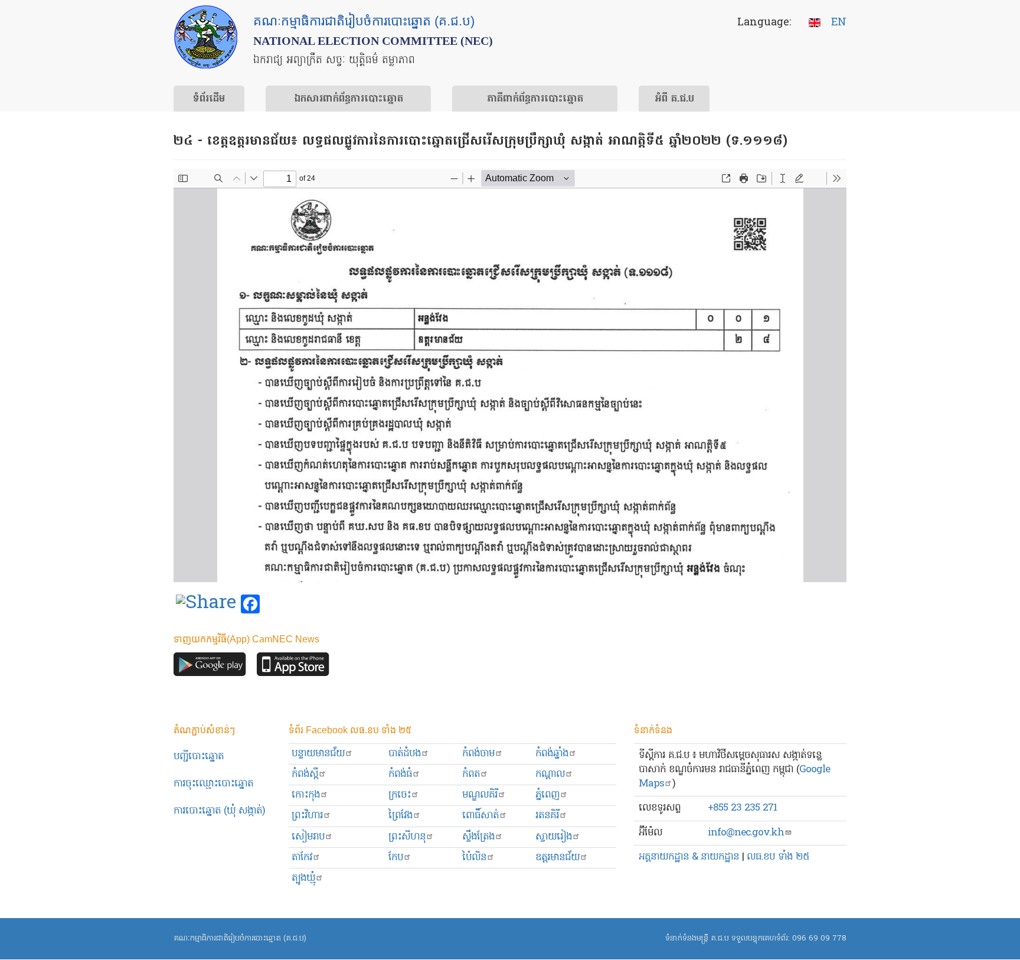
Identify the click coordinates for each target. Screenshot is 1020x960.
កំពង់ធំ (400, 774)
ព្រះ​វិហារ (307, 815)
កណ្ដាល (550, 774)
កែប (395, 857)
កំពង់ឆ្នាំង (551, 753)
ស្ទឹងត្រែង (478, 837)
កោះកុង (306, 795)
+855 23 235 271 (742, 808)
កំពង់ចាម (478, 753)
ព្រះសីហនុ (407, 837)
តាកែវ (302, 857)
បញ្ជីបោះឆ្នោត (199, 756)
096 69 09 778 (819, 938)
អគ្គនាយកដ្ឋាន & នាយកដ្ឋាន (689, 857)
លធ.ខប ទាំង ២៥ (778, 857)
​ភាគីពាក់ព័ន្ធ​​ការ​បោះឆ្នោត (535, 99)
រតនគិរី (547, 815)
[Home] (206, 37)
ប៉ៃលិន (474, 857)
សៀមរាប (308, 837)
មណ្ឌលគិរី (480, 795)
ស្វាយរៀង (553, 837)
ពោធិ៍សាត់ (480, 815)
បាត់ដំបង (404, 753)
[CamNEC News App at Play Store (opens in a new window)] (210, 667)
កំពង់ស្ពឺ (305, 774)
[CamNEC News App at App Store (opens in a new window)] (293, 667)
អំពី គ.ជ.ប (674, 99)
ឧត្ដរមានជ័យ (557, 857)
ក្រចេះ (399, 795)
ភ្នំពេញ (547, 795)
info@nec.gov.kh (746, 832)
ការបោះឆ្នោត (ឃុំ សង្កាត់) (219, 811)
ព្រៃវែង (400, 815)
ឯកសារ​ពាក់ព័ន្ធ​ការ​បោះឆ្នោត (348, 99)
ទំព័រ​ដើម (209, 99)
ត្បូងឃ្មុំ (303, 878)
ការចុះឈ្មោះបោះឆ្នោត (213, 783)
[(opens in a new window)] (206, 605)
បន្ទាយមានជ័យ (318, 753)
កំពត (471, 774)
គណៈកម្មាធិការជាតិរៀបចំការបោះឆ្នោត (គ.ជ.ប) (240, 938)
